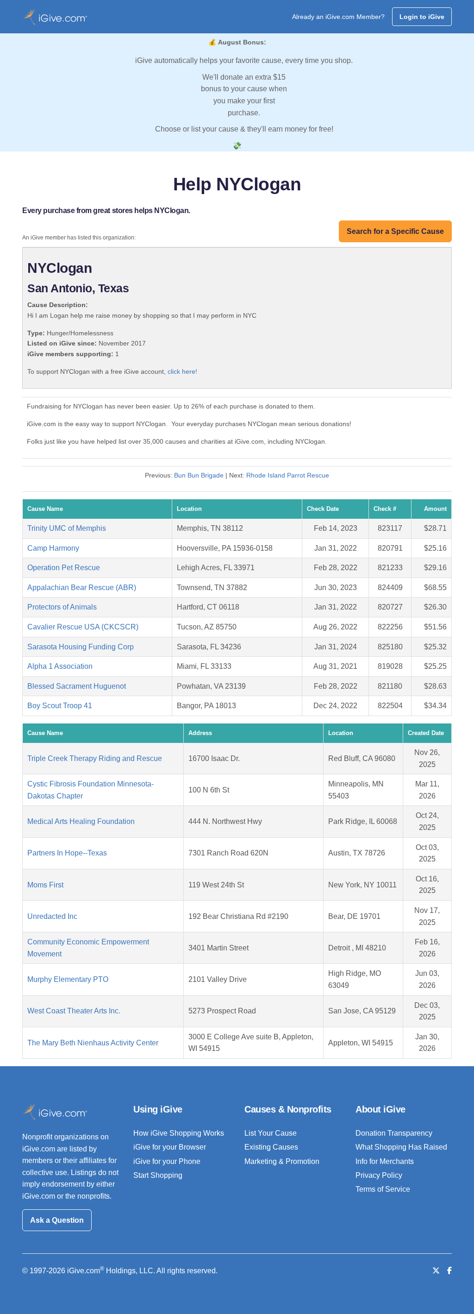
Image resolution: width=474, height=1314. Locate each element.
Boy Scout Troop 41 (59, 706)
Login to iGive (421, 16)
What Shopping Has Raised (401, 1147)
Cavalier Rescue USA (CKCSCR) (82, 627)
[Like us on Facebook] (449, 1271)
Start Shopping (157, 1175)
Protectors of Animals (62, 607)
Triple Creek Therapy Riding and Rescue (94, 758)
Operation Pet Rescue (63, 568)
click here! (182, 371)
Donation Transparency (394, 1133)
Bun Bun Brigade (199, 475)
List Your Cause (270, 1133)
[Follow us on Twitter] (436, 1271)
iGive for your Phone (166, 1161)
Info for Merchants (385, 1161)
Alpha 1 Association (60, 666)
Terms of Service (383, 1189)
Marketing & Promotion (281, 1161)
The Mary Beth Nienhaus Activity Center (92, 1043)
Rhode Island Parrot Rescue (287, 475)
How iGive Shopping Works (178, 1133)
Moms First (45, 885)
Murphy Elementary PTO (67, 979)
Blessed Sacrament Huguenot (76, 686)
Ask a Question (57, 1220)
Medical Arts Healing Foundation (81, 821)
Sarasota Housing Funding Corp (80, 647)
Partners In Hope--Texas (67, 853)
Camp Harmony (53, 548)
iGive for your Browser (169, 1147)
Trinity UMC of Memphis (66, 528)
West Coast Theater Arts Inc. (73, 1011)
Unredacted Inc (52, 916)
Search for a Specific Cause (395, 231)
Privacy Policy (379, 1175)
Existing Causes (271, 1147)
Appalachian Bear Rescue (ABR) (81, 587)
